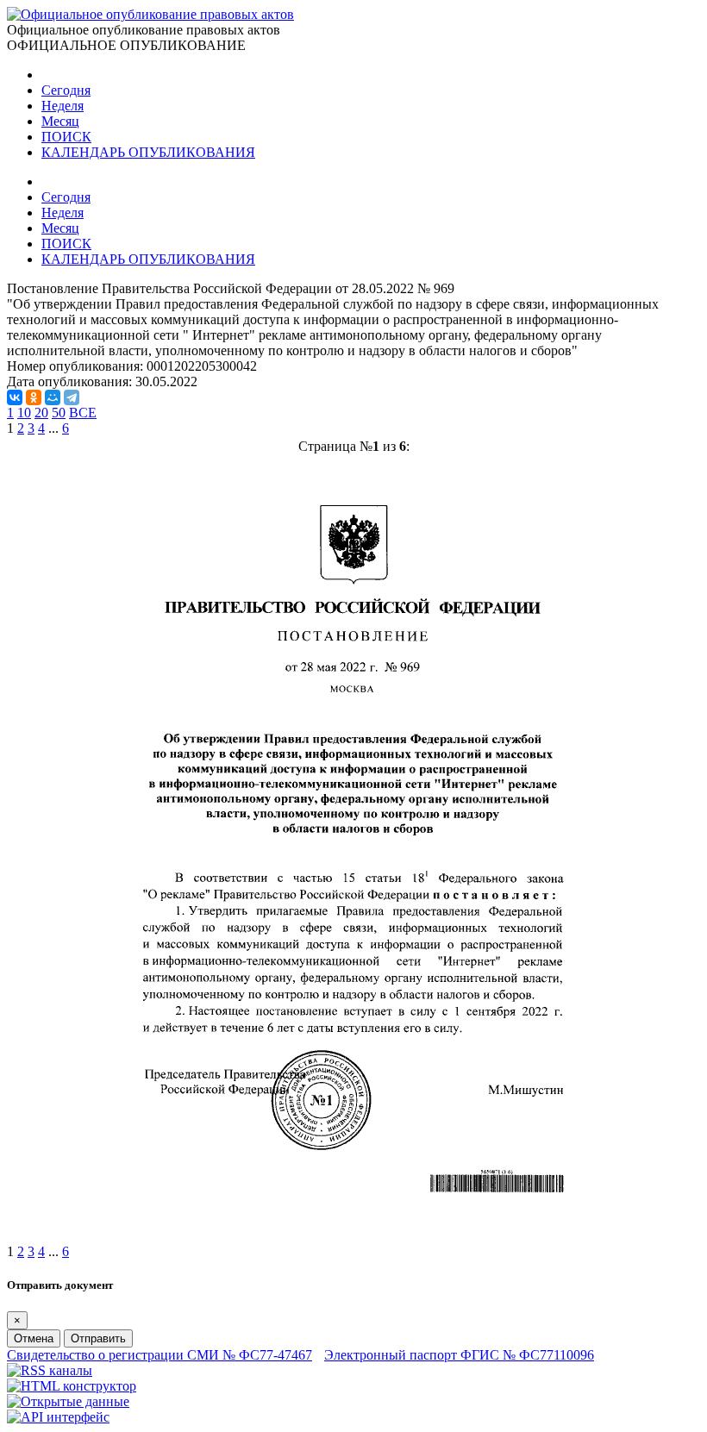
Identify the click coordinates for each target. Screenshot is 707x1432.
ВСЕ (83, 412)
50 (59, 412)
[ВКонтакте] (14, 397)
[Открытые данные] (68, 1401)
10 (24, 412)
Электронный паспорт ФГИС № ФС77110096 (459, 1355)
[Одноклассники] (33, 397)
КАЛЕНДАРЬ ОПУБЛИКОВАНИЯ (148, 152)
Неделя (62, 105)
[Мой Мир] (52, 397)
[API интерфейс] (58, 1417)
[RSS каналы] (49, 1370)
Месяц (60, 121)
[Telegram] (71, 397)
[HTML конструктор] (71, 1386)
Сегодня (66, 90)
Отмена (33, 1338)
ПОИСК (66, 136)
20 (41, 412)
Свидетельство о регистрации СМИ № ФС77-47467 (159, 1355)
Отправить (98, 1338)
